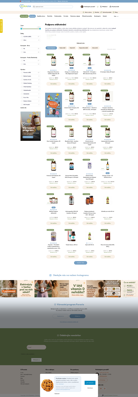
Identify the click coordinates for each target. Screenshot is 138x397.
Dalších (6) (23, 108)
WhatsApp (102, 380)
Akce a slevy (88, 12)
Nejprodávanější (83, 48)
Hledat (75, 7)
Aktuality (23, 382)
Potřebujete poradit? (89, 6)
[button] (80, 47)
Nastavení (57, 393)
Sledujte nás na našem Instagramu (71, 275)
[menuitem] (24, 16)
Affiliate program (74, 372)
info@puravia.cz (103, 376)
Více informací (60, 384)
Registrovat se (60, 316)
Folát (49, 35)
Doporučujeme (51, 48)
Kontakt (22, 380)
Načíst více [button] (80, 263)
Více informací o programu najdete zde (69, 322)
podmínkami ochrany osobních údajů (43, 354)
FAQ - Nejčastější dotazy (26, 374)
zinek (49, 38)
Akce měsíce (48, 372)
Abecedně (95, 48)
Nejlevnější (62, 48)
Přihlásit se (77, 316)
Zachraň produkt (107, 12)
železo (49, 39)
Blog (116, 12)
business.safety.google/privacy (63, 389)
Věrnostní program (25, 384)
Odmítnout (90, 388)
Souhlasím (91, 383)
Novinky (97, 12)
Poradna (23, 376)
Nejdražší (72, 48)
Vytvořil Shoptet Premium (111, 395)
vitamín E (50, 36)
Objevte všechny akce (63, 1)
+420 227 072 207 (104, 372)
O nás (22, 372)
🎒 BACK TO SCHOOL (25, 1)
